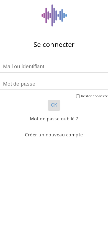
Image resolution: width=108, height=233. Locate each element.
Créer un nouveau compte (54, 135)
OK (54, 105)
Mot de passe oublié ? (54, 119)
